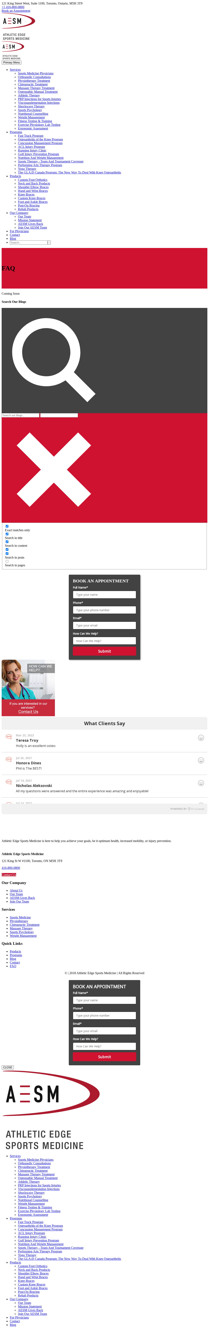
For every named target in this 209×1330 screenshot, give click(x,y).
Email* (77, 618)
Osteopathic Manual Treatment (38, 91)
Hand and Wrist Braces (33, 191)
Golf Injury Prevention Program (38, 154)
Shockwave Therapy (31, 106)
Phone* (78, 603)
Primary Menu (11, 62)
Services (15, 69)
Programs (16, 132)
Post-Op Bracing (29, 205)
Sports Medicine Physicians (35, 73)
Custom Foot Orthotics (32, 179)
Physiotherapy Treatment (34, 80)
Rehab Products (28, 209)
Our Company (19, 213)
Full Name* (80, 587)
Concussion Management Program (40, 143)
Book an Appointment (16, 10)
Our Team (24, 216)
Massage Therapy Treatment (36, 88)
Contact (15, 235)
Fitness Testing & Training (35, 121)
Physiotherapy (19, 921)
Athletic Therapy (29, 95)
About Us (16, 890)
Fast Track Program (30, 135)
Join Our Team (19, 901)
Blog (13, 238)
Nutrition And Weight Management (40, 157)
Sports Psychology (30, 110)
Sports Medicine (20, 917)
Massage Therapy (21, 928)
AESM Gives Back (30, 224)
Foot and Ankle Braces (33, 202)
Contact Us (9, 874)
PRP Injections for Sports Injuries (39, 99)
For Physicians (19, 231)
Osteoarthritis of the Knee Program (40, 139)
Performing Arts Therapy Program (40, 165)
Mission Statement (30, 220)
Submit (104, 651)
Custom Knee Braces (31, 198)
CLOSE (7, 1067)
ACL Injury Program (31, 146)
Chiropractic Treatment (33, 84)
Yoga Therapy (27, 168)
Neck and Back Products (34, 183)
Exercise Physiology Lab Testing (39, 124)
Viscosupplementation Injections (39, 102)
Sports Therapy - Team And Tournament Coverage (50, 161)
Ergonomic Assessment (33, 128)
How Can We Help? (85, 633)
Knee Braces (26, 194)
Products (15, 176)
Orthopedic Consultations (34, 77)
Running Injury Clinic (32, 150)
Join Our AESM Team (32, 227)
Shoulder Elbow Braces (33, 187)
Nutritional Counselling (33, 113)
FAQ (13, 966)
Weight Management (31, 117)
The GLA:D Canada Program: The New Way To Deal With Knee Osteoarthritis (69, 172)
